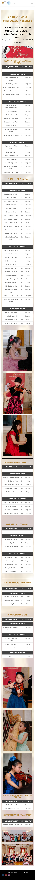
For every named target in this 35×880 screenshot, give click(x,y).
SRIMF (15, 872)
